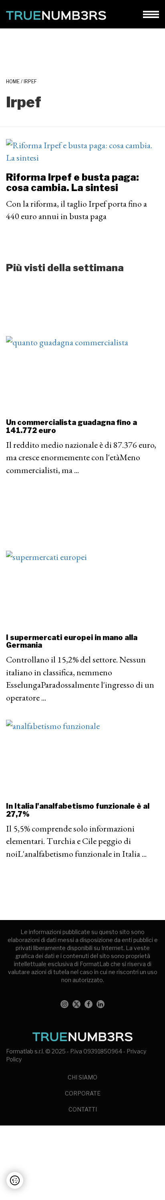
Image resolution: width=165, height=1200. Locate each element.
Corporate (83, 1093)
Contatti (82, 1109)
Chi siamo (82, 1077)
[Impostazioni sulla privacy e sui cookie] (14, 1180)
